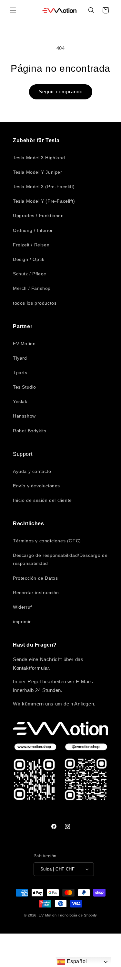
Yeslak (20, 401)
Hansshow (24, 416)
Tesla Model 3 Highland (39, 157)
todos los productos (34, 303)
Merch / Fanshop (32, 288)
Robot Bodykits (29, 430)
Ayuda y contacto (32, 471)
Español (76, 961)
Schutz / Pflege (29, 273)
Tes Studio (24, 387)
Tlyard (20, 358)
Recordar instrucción (36, 592)
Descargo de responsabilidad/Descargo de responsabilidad (60, 559)
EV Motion (24, 343)
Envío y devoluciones (36, 485)
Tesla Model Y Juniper (37, 172)
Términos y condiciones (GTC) (47, 540)
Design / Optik (28, 259)
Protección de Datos (35, 578)
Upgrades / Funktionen (38, 215)
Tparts (20, 372)
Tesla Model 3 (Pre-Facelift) (44, 186)
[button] (13, 10)
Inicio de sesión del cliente (42, 500)
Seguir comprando (61, 91)
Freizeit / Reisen (31, 244)
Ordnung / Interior (33, 230)
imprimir (22, 621)
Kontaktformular (31, 668)
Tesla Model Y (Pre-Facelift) (44, 201)
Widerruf (22, 607)
